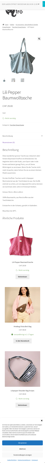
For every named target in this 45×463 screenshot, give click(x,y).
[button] (42, 420)
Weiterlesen (22, 277)
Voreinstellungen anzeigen (22, 455)
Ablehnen (22, 449)
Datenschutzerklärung (24, 460)
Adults (12, 25)
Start (6, 25)
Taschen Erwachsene (19, 27)
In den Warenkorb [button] (22, 341)
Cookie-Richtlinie (12, 460)
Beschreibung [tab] (8, 136)
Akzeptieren (22, 443)
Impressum (35, 460)
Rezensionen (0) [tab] (9, 142)
